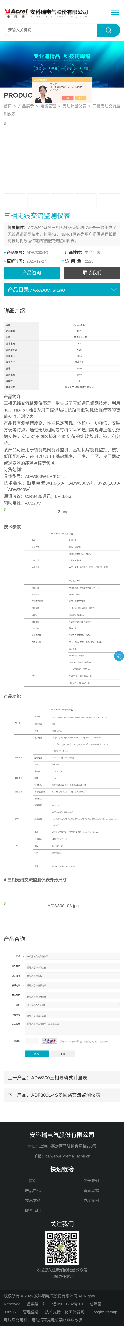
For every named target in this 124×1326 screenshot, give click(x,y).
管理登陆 (31, 1312)
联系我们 (92, 272)
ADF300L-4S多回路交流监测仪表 (65, 1095)
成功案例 (91, 1200)
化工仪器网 (74, 1312)
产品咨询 (31, 272)
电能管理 (48, 106)
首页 (8, 106)
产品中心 (33, 1190)
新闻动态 (91, 1190)
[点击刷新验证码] (49, 1041)
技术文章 (33, 1200)
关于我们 (91, 1180)
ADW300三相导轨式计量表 (59, 1077)
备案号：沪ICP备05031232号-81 (55, 1304)
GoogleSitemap (104, 1312)
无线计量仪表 (74, 106)
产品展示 (26, 106)
